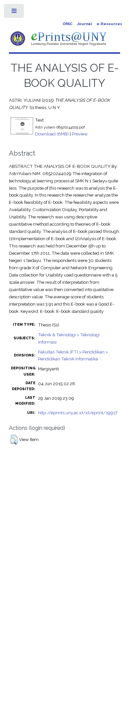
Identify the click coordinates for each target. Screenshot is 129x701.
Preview (80, 133)
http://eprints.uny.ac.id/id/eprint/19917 (77, 412)
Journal (84, 24)
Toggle (14, 12)
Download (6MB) (52, 133)
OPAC (67, 24)
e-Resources (109, 24)
